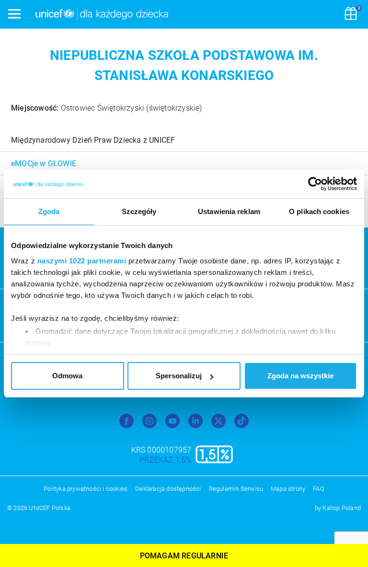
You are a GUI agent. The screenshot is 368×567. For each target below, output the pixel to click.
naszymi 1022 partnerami (81, 261)
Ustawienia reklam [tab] (229, 211)
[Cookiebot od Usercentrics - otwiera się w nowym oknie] (315, 184)
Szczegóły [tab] (139, 211)
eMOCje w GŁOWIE (43, 163)
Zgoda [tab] (49, 211)
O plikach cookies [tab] (319, 211)
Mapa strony (288, 488)
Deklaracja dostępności (168, 488)
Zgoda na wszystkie (300, 376)
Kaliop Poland (341, 507)
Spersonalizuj (179, 376)
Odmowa (67, 376)
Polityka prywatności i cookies (85, 488)
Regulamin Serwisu (236, 488)
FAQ (318, 488)
